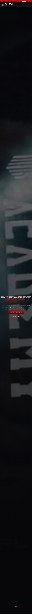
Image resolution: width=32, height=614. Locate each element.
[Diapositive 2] (16, 606)
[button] (29, 4)
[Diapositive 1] (15, 606)
